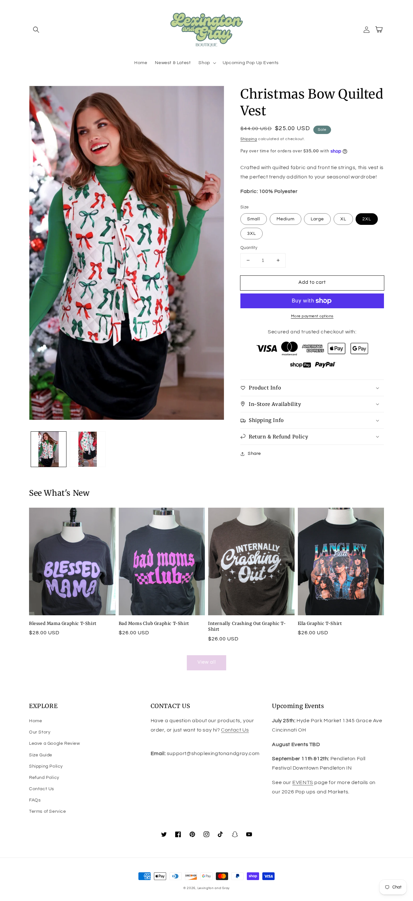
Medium (286, 219)
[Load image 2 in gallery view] (88, 449)
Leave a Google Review (54, 743)
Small (253, 219)
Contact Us (41, 789)
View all (206, 662)
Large (317, 219)
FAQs (35, 800)
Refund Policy (44, 777)
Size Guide (40, 755)
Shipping (248, 139)
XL (343, 219)
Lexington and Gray (213, 888)
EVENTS (302, 782)
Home (35, 721)
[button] (36, 30)
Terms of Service (47, 811)
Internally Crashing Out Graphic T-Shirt (247, 626)
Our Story (39, 732)
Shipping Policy (46, 766)
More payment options (312, 316)
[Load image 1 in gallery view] (48, 449)
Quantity (248, 247)
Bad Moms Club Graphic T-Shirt (154, 623)
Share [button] (254, 453)
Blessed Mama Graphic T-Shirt (62, 623)
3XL (251, 233)
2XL (366, 219)
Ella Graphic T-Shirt (320, 623)
